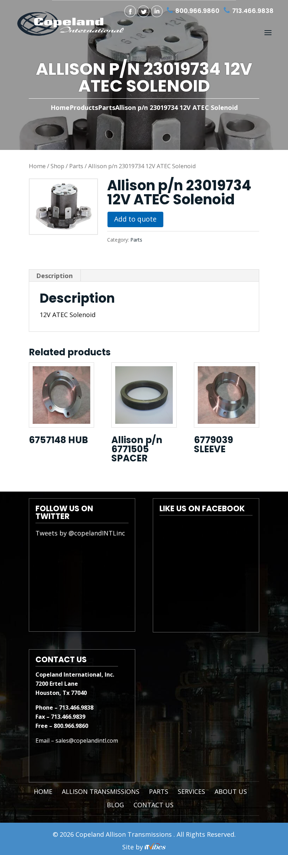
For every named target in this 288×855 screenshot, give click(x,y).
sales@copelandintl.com (86, 740)
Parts (76, 166)
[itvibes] (155, 847)
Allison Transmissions (100, 791)
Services (191, 791)
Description (54, 275)
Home (60, 107)
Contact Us (153, 805)
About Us (231, 791)
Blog (115, 805)
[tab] (54, 276)
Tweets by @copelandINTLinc (80, 533)
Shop (57, 166)
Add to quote (135, 219)
